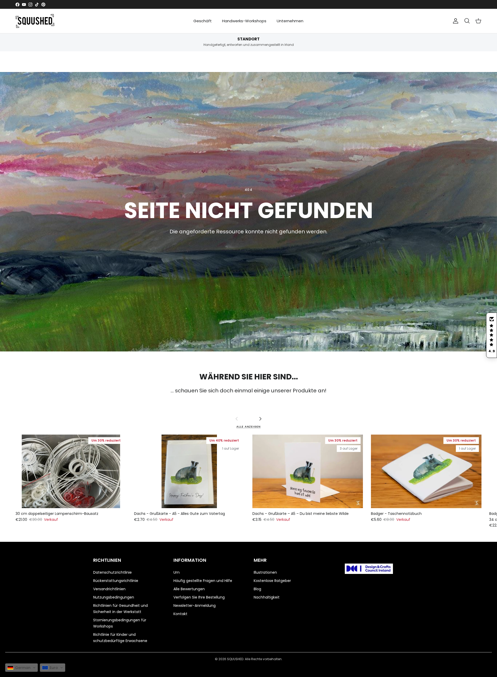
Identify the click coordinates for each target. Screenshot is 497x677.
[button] (491, 335)
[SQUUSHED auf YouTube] (24, 4)
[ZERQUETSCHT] (35, 21)
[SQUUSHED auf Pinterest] (43, 4)
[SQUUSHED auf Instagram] (30, 4)
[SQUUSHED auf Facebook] (17, 4)
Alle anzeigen (248, 426)
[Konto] (455, 21)
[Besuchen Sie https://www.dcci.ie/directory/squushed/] (369, 570)
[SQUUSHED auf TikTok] (37, 4)
